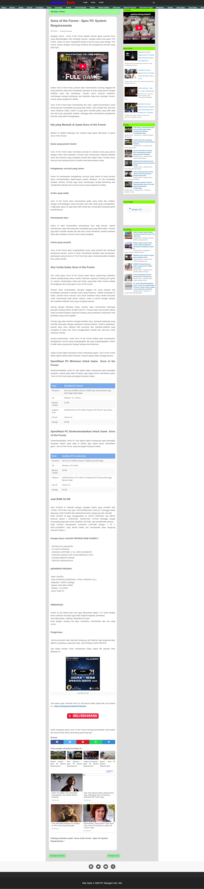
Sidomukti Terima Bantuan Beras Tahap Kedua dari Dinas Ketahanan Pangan (144, 163)
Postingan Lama (113, 856)
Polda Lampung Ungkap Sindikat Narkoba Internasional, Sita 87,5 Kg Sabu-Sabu (144, 234)
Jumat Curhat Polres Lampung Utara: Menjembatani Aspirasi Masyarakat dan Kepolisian (142, 152)
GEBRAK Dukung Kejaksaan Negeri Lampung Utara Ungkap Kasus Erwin (142, 266)
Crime (101, 2)
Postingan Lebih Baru (57, 856)
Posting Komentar (66, 31)
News (93, 2)
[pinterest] (82, 742)
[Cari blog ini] (154, 2)
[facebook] (57, 742)
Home (85, 2)
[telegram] (108, 742)
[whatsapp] (95, 742)
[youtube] (105, 866)
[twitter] (70, 742)
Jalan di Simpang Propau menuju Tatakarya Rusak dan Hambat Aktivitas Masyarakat (143, 173)
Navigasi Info (136, 210)
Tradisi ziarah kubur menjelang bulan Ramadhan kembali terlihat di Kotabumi (144, 142)
